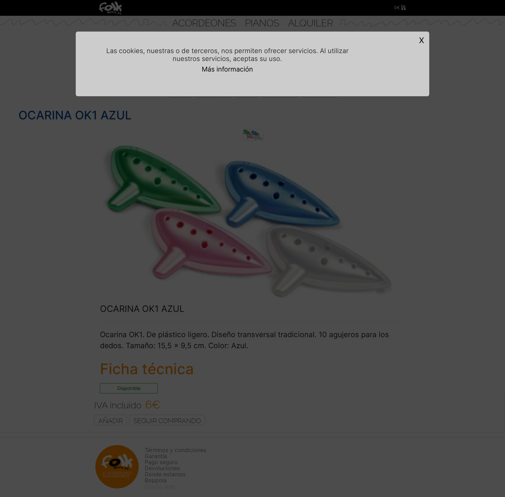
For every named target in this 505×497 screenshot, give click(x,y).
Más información (227, 69)
